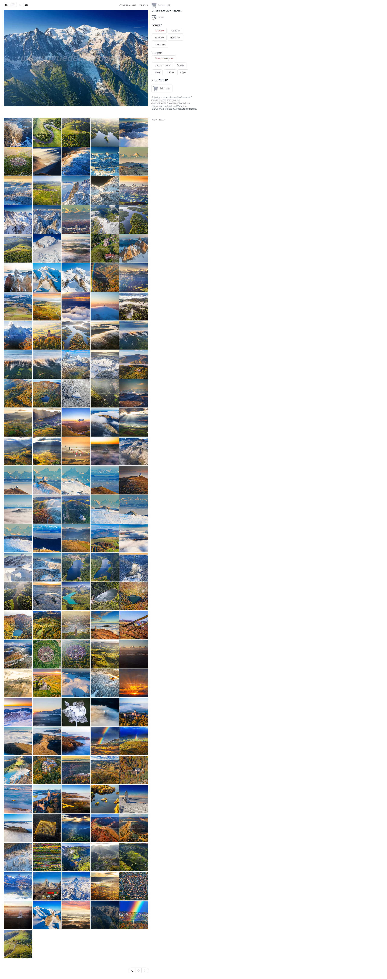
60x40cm (175, 31)
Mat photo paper (162, 65)
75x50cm (159, 37)
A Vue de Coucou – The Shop (133, 5)
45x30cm (159, 31)
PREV (154, 119)
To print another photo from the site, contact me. (174, 109)
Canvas (180, 65)
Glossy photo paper (164, 58)
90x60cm (175, 37)
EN (26, 5)
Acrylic (183, 72)
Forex (157, 72)
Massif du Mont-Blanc (166, 10)
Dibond (170, 72)
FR (21, 5)
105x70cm (160, 44)
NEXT (162, 119)
